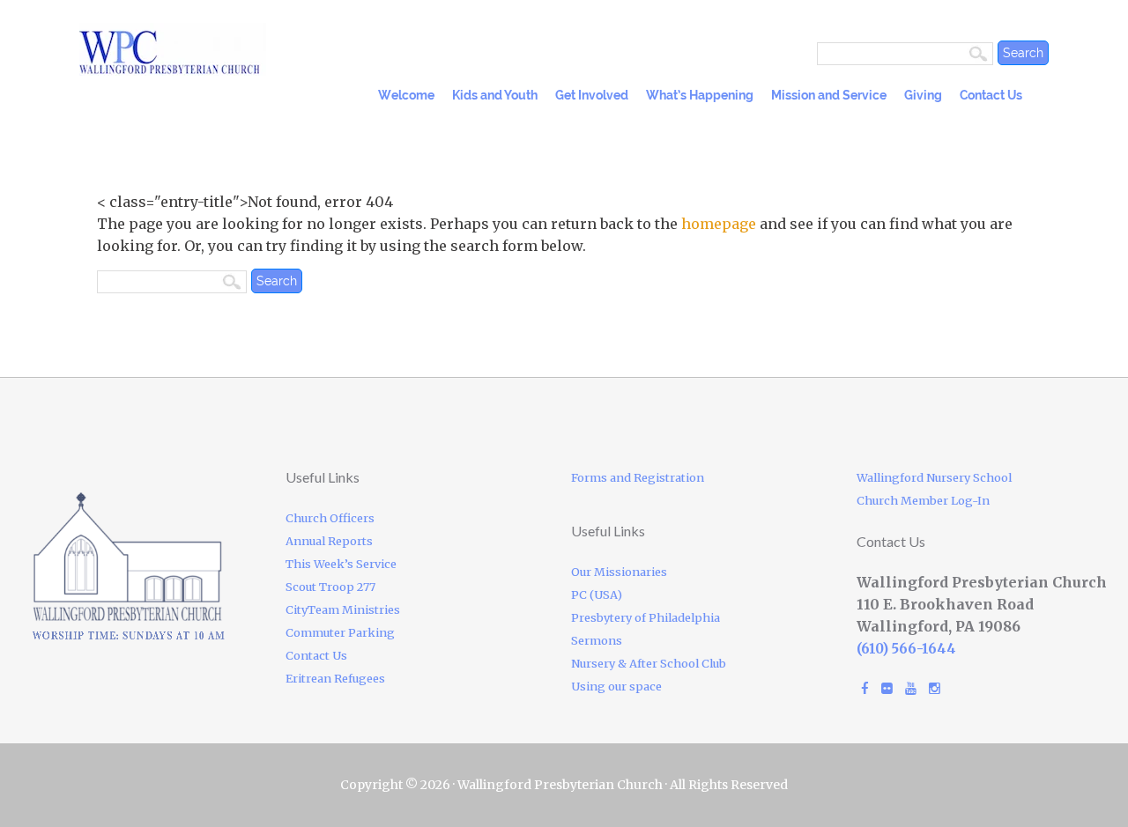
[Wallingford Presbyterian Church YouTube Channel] (911, 688)
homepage (718, 224)
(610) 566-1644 (906, 648)
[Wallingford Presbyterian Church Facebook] (865, 688)
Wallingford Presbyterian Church (229, 49)
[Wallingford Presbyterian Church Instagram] (934, 688)
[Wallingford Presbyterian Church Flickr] (887, 688)
